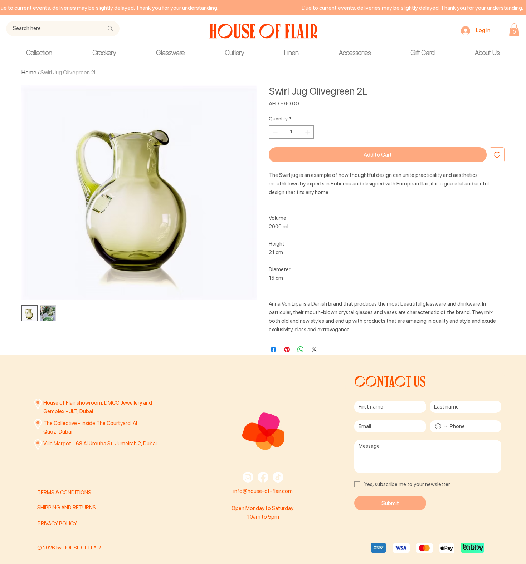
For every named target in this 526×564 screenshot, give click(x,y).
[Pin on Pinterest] (287, 349)
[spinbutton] (291, 132)
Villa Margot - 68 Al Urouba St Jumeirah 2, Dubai (100, 443)
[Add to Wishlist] (497, 154)
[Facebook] (263, 477)
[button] (514, 29)
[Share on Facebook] (273, 349)
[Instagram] (248, 477)
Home (28, 72)
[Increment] (308, 132)
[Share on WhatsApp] (300, 349)
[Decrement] (274, 132)
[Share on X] (314, 349)
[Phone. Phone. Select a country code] (441, 426)
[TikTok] (278, 477)
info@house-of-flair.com (263, 491)
